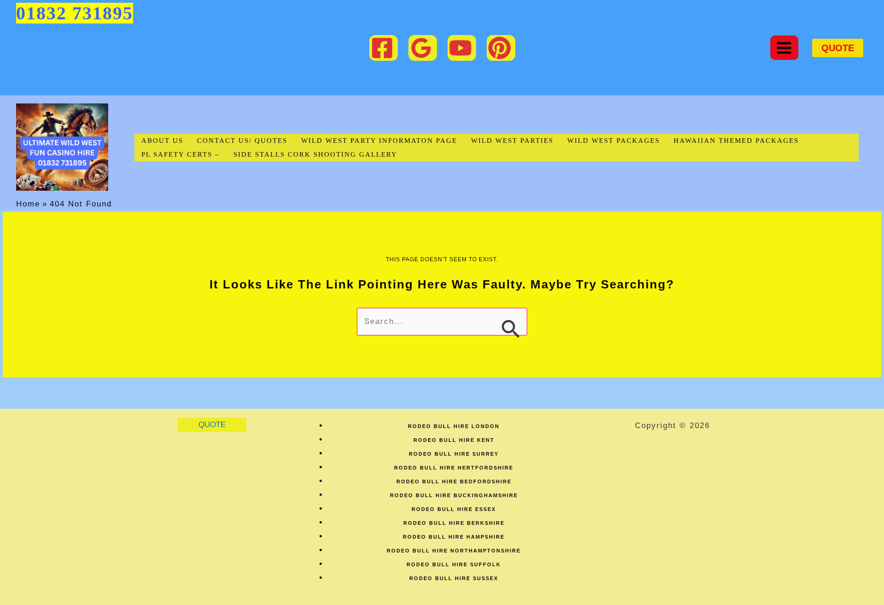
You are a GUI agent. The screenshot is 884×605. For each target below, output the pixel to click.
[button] (838, 48)
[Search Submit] (510, 328)
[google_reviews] (422, 48)
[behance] (501, 48)
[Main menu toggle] (784, 47)
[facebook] (383, 48)
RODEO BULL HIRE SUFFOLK (454, 564)
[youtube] (462, 48)
